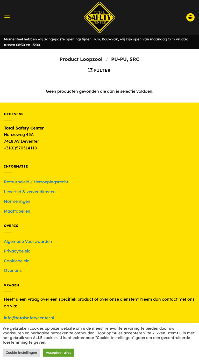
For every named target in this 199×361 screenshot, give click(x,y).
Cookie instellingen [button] (21, 352)
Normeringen (17, 201)
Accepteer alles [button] (58, 352)
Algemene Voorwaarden (28, 241)
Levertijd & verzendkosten (30, 191)
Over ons (13, 270)
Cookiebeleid (17, 260)
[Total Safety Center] (99, 17)
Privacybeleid (17, 251)
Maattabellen (17, 211)
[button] (7, 17)
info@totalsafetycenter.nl (29, 317)
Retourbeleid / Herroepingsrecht (36, 181)
